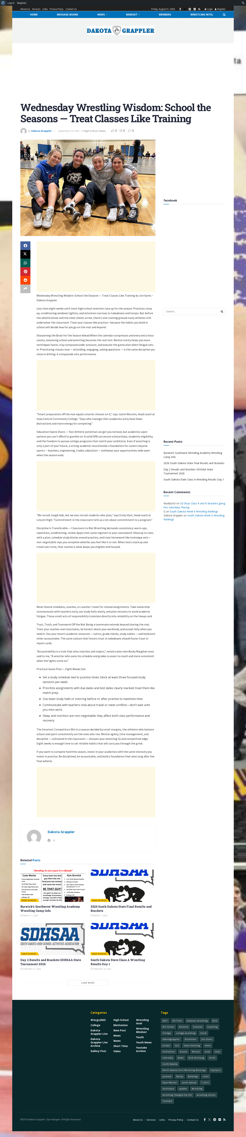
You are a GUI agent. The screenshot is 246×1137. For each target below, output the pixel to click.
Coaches (197, 1026)
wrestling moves (206, 1095)
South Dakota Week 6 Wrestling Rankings (194, 511)
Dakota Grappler (41, 130)
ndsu (217, 1051)
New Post (119, 1030)
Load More (88, 982)
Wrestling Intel (201, 14)
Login (210, 9)
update (183, 1088)
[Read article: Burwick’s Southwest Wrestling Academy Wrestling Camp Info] (52, 886)
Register (221, 9)
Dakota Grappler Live (99, 1032)
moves (183, 1051)
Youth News (144, 1042)
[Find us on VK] (195, 9)
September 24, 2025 (68, 130)
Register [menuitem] (21, 2)
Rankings (193, 1076)
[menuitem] (3, 3)
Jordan (166, 1045)
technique (168, 1088)
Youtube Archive (141, 1049)
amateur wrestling (197, 1020)
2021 (165, 1020)
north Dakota (170, 1064)
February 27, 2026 (31, 969)
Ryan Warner (170, 1082)
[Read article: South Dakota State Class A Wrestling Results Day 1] (123, 939)
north (212, 1057)
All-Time (177, 1020)
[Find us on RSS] (199, 9)
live (177, 1045)
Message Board (67, 14)
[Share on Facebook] (25, 245)
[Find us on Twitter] (185, 9)
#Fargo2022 (98, 1020)
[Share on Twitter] (25, 254)
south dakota (189, 1082)
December (191, 1039)
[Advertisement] (123, 75)
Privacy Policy (56, 9)
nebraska (168, 1057)
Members (165, 14)
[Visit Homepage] (120, 30)
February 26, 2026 (102, 969)
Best (215, 1020)
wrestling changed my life (177, 1095)
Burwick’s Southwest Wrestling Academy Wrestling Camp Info (50, 908)
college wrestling (185, 1033)
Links (45, 9)
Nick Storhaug (196, 1057)
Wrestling (197, 1088)
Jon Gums (207, 1039)
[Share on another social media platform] (25, 289)
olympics (216, 1070)
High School (91, 130)
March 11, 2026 (30, 915)
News (101, 14)
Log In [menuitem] (11, 2)
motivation (169, 1051)
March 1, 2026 (100, 915)
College (95, 1025)
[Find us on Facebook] (180, 9)
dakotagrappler (171, 1039)
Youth (140, 1037)
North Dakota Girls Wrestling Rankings (184, 1070)
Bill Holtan (168, 1026)
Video (117, 1051)
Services (36, 9)
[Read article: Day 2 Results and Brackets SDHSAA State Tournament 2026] (52, 939)
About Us (25, 9)
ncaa (207, 1051)
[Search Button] (224, 14)
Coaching (212, 1026)
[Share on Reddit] (25, 280)
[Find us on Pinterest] (190, 9)
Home (34, 14)
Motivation (120, 1025)
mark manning (192, 1045)
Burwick (183, 1026)
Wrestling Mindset (142, 1030)
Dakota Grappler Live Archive (99, 1042)
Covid (203, 1033)
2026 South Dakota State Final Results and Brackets (194, 463)
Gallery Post (98, 1051)
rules (206, 1076)
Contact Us (71, 9)
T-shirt (205, 1082)
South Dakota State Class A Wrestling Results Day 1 (194, 479)
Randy (179, 1076)
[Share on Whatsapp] (25, 263)
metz (208, 1045)
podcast (167, 1076)
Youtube (167, 1101)
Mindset (132, 14)
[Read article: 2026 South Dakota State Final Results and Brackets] (123, 886)
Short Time (120, 1046)
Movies (196, 1051)
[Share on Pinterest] (25, 271)
